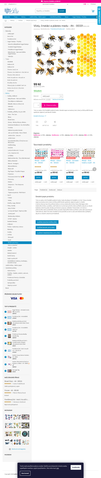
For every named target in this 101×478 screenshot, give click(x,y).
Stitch (9, 187)
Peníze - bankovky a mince (15, 227)
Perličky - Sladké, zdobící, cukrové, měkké (17, 274)
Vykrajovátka (11, 283)
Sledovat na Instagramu (19, 449)
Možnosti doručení (58, 100)
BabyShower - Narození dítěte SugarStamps (17, 53)
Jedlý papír (10, 34)
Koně (9, 240)
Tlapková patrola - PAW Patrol (16, 193)
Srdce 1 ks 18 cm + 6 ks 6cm (15, 88)
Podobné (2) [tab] (43, 190)
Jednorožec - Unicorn (14, 136)
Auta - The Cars (12, 114)
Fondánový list (11, 39)
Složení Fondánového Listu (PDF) (48, 233)
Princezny (11, 179)
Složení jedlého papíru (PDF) (47, 222)
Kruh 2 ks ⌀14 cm (12, 80)
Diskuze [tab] (59, 190)
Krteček (10, 148)
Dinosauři (10, 237)
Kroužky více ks (12, 83)
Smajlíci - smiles (12, 248)
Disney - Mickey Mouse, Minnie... (17, 122)
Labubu (9, 250)
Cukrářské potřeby (11, 268)
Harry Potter (11, 208)
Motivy (7, 93)
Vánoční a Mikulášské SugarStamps (18, 44)
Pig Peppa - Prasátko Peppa (16, 171)
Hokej (9, 200)
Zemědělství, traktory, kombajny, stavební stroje (17, 262)
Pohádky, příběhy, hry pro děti (16, 112)
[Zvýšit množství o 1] (41, 104)
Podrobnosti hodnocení (58, 29)
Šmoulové (11, 190)
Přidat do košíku (51, 105)
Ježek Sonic (11, 138)
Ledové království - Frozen (16, 150)
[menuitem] (7, 17)
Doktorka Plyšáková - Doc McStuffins (18, 125)
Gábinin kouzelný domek (15, 130)
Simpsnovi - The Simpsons (16, 185)
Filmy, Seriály (11, 206)
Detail (38, 177)
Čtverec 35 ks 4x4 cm (13, 75)
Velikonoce (11, 109)
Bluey (9, 117)
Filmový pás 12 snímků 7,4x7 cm (16, 85)
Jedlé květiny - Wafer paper (14, 265)
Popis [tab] (36, 190)
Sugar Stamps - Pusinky (14, 42)
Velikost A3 (10, 67)
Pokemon (11, 174)
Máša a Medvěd (12, 161)
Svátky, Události (12, 96)
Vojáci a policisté (12, 258)
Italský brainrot (11, 253)
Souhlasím (76, 467)
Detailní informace (39, 116)
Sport (9, 195)
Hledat (61, 11)
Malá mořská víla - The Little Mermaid (19, 158)
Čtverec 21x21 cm (12, 70)
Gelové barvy (11, 271)
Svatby (9, 232)
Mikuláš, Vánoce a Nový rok (16, 104)
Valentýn (10, 56)
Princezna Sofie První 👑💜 (16, 177)
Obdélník (10, 62)
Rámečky (10, 229)
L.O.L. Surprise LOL (13, 153)
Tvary (7, 59)
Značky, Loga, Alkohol (13, 203)
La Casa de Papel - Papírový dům (17, 211)
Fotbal (10, 198)
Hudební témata (12, 221)
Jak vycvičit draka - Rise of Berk (17, 133)
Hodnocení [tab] (52, 190)
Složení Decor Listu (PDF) (46, 227)
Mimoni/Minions (12, 166)
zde (57, 468)
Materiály (8, 31)
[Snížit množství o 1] (41, 106)
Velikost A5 (10, 64)
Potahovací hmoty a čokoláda (16, 278)
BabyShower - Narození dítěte (17, 99)
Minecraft (11, 169)
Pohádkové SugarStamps (15, 50)
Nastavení (25, 473)
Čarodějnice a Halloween (15, 101)
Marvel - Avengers (13, 164)
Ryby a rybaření (12, 245)
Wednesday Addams (14, 216)
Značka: (70, 29)
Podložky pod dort (13, 280)
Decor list (10, 36)
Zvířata (9, 235)
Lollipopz (10, 224)
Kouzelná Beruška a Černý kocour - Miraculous (18, 141)
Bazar (7, 288)
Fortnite (10, 128)
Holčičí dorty (11, 256)
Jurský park (11, 214)
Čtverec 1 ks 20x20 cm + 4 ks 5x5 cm (18, 72)
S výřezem (10, 91)
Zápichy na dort (12, 285)
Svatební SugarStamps (15, 47)
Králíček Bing (12, 145)
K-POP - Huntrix (12, 219)
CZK (84, 4)
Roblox (10, 182)
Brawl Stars (11, 120)
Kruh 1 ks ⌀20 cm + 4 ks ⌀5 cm (16, 78)
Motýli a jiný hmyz (13, 243)
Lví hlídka (10, 156)
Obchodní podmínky (49, 4)
